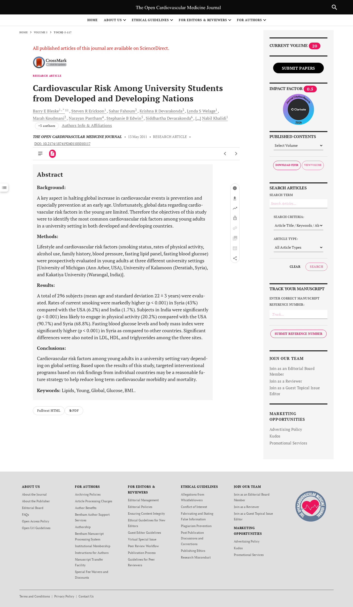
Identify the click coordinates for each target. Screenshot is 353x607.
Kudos (275, 436)
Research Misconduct (196, 557)
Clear (295, 267)
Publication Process (142, 553)
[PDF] (52, 154)
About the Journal (34, 494)
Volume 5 (41, 32)
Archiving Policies (88, 494)
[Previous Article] (225, 154)
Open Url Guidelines (36, 528)
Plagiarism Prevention (196, 526)
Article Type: (286, 239)
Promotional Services (288, 443)
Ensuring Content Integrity (146, 513)
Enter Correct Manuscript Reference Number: (295, 301)
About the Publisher (36, 501)
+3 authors (46, 126)
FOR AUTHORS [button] (249, 20)
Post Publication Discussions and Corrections (192, 538)
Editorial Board (32, 508)
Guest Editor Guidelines (144, 533)
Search (316, 267)
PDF (75, 410)
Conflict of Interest (194, 507)
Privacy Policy (64, 596)
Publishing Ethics (193, 551)
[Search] (334, 7)
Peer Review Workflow (143, 546)
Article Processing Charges (93, 501)
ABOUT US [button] (113, 20)
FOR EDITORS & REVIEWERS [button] (203, 20)
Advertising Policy (286, 429)
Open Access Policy (35, 521)
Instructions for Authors (92, 553)
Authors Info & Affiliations (87, 125)
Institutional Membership (92, 546)
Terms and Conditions (34, 596)
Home (92, 20)
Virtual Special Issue (142, 539)
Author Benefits (85, 508)
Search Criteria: (289, 217)
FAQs (25, 514)
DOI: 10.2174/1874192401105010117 (62, 143)
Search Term (281, 195)
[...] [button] (198, 118)
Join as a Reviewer (286, 381)
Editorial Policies (140, 507)
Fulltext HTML (48, 410)
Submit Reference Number (298, 334)
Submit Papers (298, 68)
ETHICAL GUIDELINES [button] (150, 20)
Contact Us (86, 596)
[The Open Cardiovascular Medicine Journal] (311, 506)
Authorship (83, 527)
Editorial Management (143, 500)
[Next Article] (236, 154)
